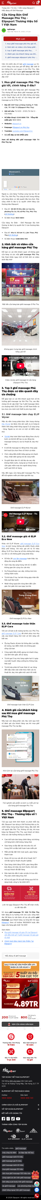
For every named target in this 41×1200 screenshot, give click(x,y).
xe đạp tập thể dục (26, 1152)
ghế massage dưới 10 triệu (12, 1157)
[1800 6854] (36, 1195)
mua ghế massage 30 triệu (12, 1169)
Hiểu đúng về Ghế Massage (12, 10)
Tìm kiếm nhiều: (8, 1148)
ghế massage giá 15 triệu (12, 1161)
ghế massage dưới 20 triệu (12, 1165)
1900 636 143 (26, 1097)
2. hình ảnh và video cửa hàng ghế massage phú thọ (20, 47)
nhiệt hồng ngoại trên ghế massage (16, 1190)
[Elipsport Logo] (20, 1070)
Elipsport (5, 922)
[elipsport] (7, 1130)
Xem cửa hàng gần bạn (22, 1024)
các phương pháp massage (28, 1186)
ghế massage (28, 64)
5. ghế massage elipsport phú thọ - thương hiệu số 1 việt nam (20, 57)
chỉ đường (9, 214)
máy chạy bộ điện (9, 1152)
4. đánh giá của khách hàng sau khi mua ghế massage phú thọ (20, 54)
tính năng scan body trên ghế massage (17, 1182)
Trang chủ (5, 8)
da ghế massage (8, 1186)
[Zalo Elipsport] (36, 1189)
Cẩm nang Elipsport (26, 8)
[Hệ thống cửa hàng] (36, 1183)
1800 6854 (7, 1097)
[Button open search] (33, 2)
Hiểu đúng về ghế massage (15, 956)
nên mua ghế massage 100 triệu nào (16, 1173)
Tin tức (14, 8)
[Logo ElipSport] (11, 3)
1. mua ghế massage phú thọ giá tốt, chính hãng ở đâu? (21, 43)
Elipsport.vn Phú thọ (21, 127)
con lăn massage (20, 558)
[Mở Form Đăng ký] (35, 1175)
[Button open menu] (3, 3)
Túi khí (7, 436)
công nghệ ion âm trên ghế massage (16, 1177)
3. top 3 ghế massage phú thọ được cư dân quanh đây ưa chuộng (18, 50)
